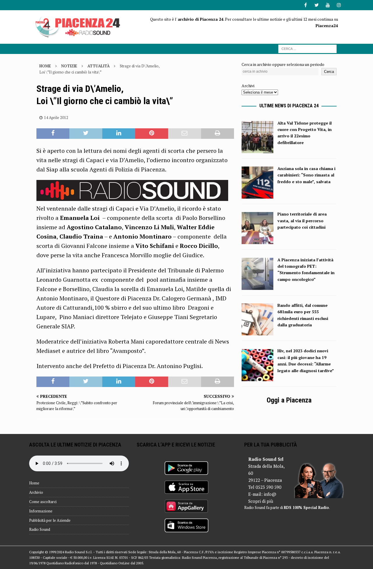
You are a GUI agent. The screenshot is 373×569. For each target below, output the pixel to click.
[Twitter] (317, 5)
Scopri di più (260, 501)
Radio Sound (39, 529)
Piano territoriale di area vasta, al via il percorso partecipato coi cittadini (302, 220)
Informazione (40, 511)
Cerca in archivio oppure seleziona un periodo (283, 64)
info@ (270, 494)
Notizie (69, 66)
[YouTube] (328, 5)
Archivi (248, 85)
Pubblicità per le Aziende (50, 520)
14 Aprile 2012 (56, 117)
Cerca (329, 71)
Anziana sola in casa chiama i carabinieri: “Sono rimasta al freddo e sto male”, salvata (306, 175)
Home (34, 483)
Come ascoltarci (43, 501)
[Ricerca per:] (307, 48)
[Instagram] (339, 5)
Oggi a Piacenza (289, 400)
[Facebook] (305, 5)
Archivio (36, 492)
